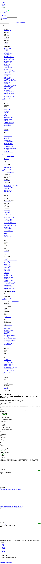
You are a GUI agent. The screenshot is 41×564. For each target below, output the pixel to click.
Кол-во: (1, 407)
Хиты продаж (9, 98)
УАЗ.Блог (3, 3)
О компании (3, 549)
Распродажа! (5, 98)
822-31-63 (2, 12)
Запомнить (2, 20)
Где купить (3, 5)
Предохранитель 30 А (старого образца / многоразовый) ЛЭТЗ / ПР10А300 (10, 489)
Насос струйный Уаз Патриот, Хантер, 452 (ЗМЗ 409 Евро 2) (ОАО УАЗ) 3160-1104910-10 (12, 471)
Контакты (1, 13)
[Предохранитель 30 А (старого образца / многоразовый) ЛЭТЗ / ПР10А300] (10, 488)
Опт (2, 6)
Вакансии (3, 548)
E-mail (1, 16)
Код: (1, 469)
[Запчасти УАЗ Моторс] (3, 11)
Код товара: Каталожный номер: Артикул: (12, 401)
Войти (1, 15)
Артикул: (1, 403)
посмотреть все (11, 27)
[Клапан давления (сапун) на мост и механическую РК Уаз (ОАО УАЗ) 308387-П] (11, 506)
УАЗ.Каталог (3, 2)
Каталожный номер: (3, 402)
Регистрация (4, 15)
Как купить (3, 551)
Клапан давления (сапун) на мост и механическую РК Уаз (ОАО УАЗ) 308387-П (11, 507)
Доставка (3, 550)
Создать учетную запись (3, 18)
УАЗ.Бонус (3, 4)
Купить (1, 409)
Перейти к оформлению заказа (20, 22)
